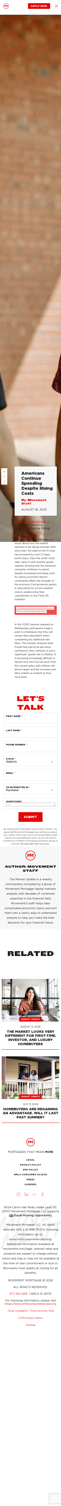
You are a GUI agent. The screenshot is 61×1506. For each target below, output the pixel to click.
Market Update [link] (35, 521)
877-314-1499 (19, 1293)
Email (9, 773)
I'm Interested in (17, 787)
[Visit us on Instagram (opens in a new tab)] (18, 1194)
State (10, 759)
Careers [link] (30, 1184)
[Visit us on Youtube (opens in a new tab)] (34, 1194)
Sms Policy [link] (30, 1169)
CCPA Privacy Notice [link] (30, 1318)
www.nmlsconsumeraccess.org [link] (29, 1239)
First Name (13, 716)
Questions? (14, 801)
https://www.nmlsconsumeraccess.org (30, 1303)
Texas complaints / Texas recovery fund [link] (30, 1310)
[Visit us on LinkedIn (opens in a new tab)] (26, 1194)
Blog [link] (18, 521)
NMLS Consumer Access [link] (30, 1174)
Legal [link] (30, 1160)
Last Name (13, 730)
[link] (6, 6)
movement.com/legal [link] (17, 1248)
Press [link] (30, 1179)
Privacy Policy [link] (30, 1165)
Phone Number (15, 745)
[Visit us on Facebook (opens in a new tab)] (42, 1194)
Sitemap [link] (30, 1325)
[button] (56, 6)
